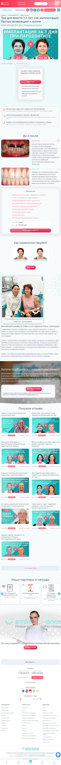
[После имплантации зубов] (40, 253)
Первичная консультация (49, 723)
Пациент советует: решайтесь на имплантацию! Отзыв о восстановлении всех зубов (12, 537)
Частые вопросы (47, 737)
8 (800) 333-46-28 (37, 673)
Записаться (30, 82)
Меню (31, 763)
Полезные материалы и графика (48, 734)
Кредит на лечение (47, 739)
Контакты (42, 763)
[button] (30, 44)
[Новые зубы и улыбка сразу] (6, 10)
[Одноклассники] (40, 699)
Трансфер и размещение (49, 728)
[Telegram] (33, 699)
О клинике (24, 708)
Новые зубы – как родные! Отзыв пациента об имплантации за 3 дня (44, 414)
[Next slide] (59, 4)
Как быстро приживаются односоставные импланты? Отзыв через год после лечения (13, 444)
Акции (18, 763)
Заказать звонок (37, 677)
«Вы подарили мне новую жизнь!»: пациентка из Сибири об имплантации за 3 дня (45, 475)
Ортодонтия (4, 728)
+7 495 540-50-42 (23, 673)
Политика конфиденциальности (30, 759)
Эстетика (3, 725)
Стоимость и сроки (24, 435)
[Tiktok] (37, 699)
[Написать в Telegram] (38, 10)
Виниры (3, 715)
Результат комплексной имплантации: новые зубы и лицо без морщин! (14, 474)
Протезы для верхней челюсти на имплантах (26, 201)
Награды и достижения (28, 715)
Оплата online (46, 742)
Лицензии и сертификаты (29, 736)
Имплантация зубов (18, 215)
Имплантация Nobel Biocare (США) (23, 209)
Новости (24, 725)
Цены (7, 763)
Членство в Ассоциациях (28, 713)
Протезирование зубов (7, 713)
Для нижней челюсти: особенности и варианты (27, 203)
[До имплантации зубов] (20, 253)
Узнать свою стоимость (30, 230)
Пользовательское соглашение (37, 755)
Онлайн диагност (47, 720)
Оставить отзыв (30, 647)
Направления (5, 704)
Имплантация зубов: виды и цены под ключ (25, 218)
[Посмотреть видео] (15, 425)
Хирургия (3, 723)
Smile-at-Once (26, 704)
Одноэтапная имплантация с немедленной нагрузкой (29, 195)
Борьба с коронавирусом (28, 738)
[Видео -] (15, 425)
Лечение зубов (5, 718)
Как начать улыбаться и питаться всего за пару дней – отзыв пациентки (15, 505)
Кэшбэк (44, 710)
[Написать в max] (31, 10)
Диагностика (4, 708)
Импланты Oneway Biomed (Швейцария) (24, 206)
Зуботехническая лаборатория (30, 720)
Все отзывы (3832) (30, 568)
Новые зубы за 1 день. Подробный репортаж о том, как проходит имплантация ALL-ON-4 (44, 506)
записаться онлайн (33, 389)
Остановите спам (41, 3)
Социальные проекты (28, 733)
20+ (37, 691)
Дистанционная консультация (50, 725)
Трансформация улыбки (49, 718)
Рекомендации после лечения (50, 730)
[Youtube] (27, 699)
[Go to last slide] (2, 4)
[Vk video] (20, 699)
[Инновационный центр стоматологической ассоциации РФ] (23, 691)
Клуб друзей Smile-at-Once (49, 715)
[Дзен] (30, 699)
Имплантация (5, 710)
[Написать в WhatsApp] (34, 10)
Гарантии (24, 730)
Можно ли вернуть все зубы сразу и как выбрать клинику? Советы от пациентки (46, 444)
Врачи (23, 710)
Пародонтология (5, 720)
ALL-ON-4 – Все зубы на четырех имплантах (25, 198)
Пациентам (46, 704)
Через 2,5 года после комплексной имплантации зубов (13, 414)
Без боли (3, 730)
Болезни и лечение (47, 713)
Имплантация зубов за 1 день (21, 212)
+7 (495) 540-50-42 (19, 10)
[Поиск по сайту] (27, 10)
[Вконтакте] (23, 699)
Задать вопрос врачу (23, 677)
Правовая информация (28, 718)
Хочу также (30, 267)
